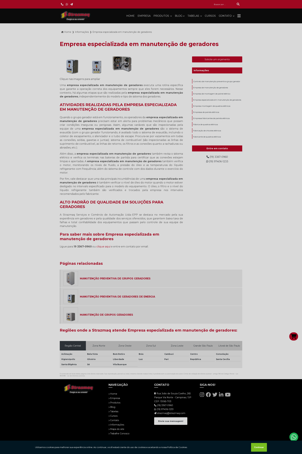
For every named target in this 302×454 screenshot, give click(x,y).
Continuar (259, 447)
